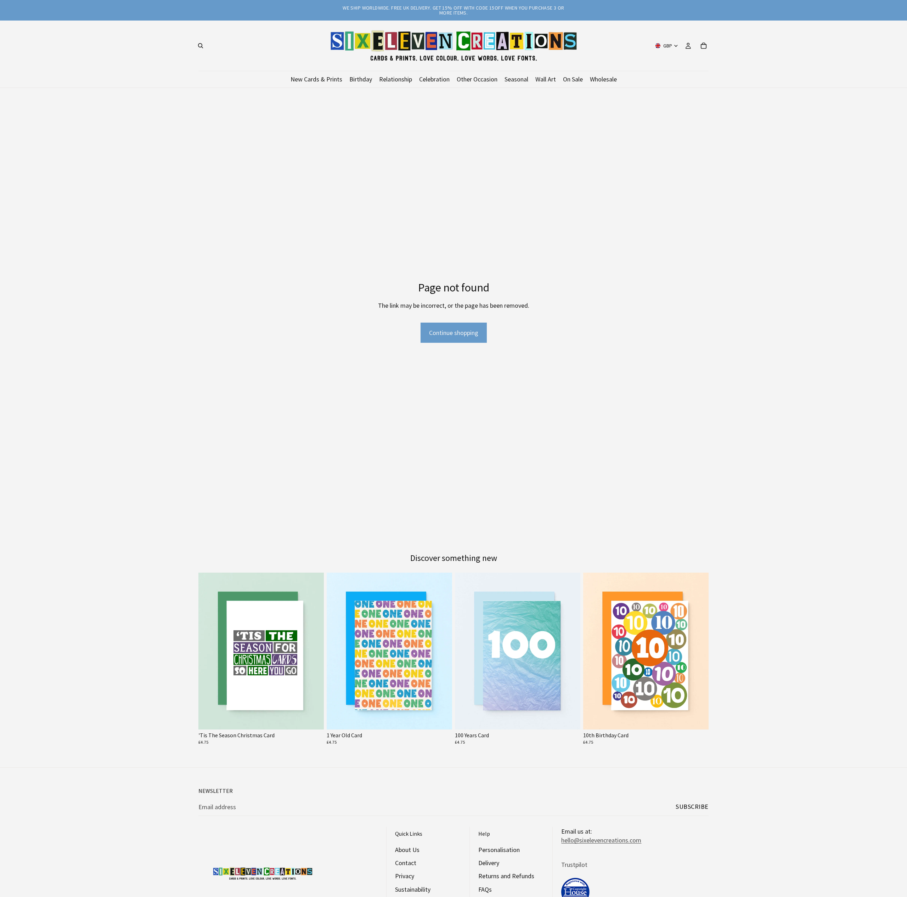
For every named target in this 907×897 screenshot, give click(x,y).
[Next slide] (313, 651)
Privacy (404, 876)
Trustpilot (574, 864)
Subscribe (692, 806)
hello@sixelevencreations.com (601, 840)
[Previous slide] (209, 651)
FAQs (485, 889)
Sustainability (412, 889)
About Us (407, 850)
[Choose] (312, 718)
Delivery (488, 863)
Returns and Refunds (506, 876)
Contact (405, 863)
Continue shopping (453, 333)
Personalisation (499, 850)
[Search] (200, 45)
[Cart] (703, 45)
